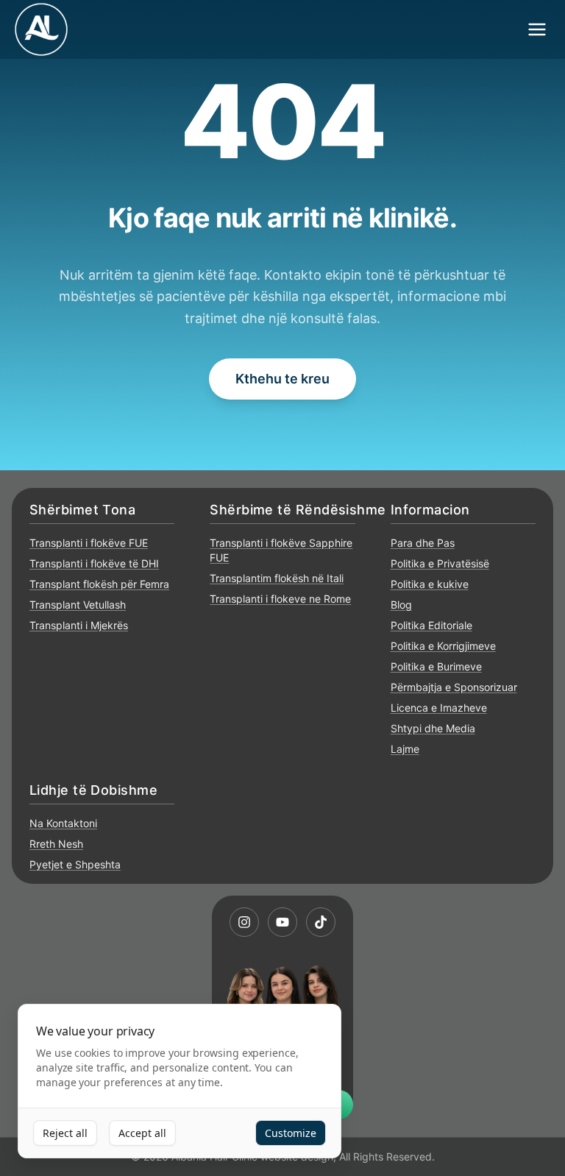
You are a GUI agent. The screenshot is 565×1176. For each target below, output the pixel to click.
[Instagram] (244, 922)
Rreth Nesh (56, 843)
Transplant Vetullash (77, 604)
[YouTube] (282, 922)
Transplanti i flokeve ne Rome (280, 598)
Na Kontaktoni (63, 823)
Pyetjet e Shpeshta (75, 864)
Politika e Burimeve (436, 666)
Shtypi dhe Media (433, 728)
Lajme (405, 749)
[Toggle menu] (537, 29)
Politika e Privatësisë (440, 563)
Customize (290, 1133)
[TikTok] (320, 922)
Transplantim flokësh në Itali (277, 578)
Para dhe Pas (423, 542)
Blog (401, 604)
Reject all (65, 1133)
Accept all (142, 1133)
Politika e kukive (430, 584)
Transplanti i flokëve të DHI (94, 563)
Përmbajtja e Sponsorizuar (454, 687)
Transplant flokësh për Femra (99, 584)
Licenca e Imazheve (439, 707)
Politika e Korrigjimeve (443, 646)
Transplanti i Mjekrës (78, 625)
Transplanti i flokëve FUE (88, 542)
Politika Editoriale (431, 625)
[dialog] (179, 1081)
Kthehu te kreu (282, 378)
